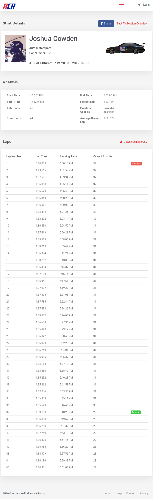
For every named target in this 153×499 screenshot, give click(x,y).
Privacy (144, 493)
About (108, 493)
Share (107, 23)
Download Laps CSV (135, 141)
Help (119, 493)
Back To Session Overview (132, 23)
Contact (130, 493)
